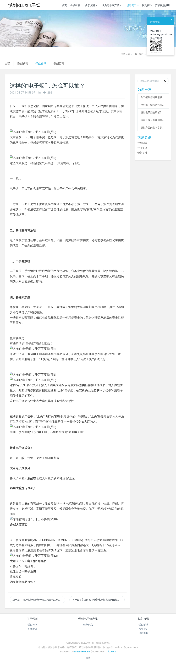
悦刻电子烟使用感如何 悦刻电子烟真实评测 (153, 112)
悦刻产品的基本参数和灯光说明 (153, 127)
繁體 (88, 657)
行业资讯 (40, 63)
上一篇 (39, 599)
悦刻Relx (32, 624)
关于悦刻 (90, 5)
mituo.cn (111, 651)
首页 (64, 5)
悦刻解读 (22, 63)
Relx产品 (88, 624)
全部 (7, 63)
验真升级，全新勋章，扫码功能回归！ (153, 120)
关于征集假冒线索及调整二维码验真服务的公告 (153, 97)
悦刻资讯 (131, 5)
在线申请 (75, 5)
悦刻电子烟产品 (110, 5)
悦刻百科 (147, 5)
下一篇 (98, 599)
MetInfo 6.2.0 (82, 651)
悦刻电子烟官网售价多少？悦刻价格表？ (153, 104)
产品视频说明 (162, 5)
